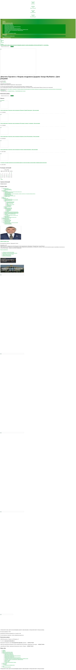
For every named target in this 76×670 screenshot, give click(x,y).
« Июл (1, 179)
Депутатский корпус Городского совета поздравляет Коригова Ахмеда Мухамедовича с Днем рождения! (19, 136)
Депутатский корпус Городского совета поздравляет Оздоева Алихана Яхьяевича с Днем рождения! (19, 149)
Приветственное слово (4, 241)
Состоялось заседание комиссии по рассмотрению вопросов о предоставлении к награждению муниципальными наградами (23, 162)
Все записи (2, 100)
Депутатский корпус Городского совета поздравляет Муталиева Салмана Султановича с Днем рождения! (20, 123)
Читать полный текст (4, 249)
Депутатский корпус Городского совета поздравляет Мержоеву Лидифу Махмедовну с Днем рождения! (19, 110)
